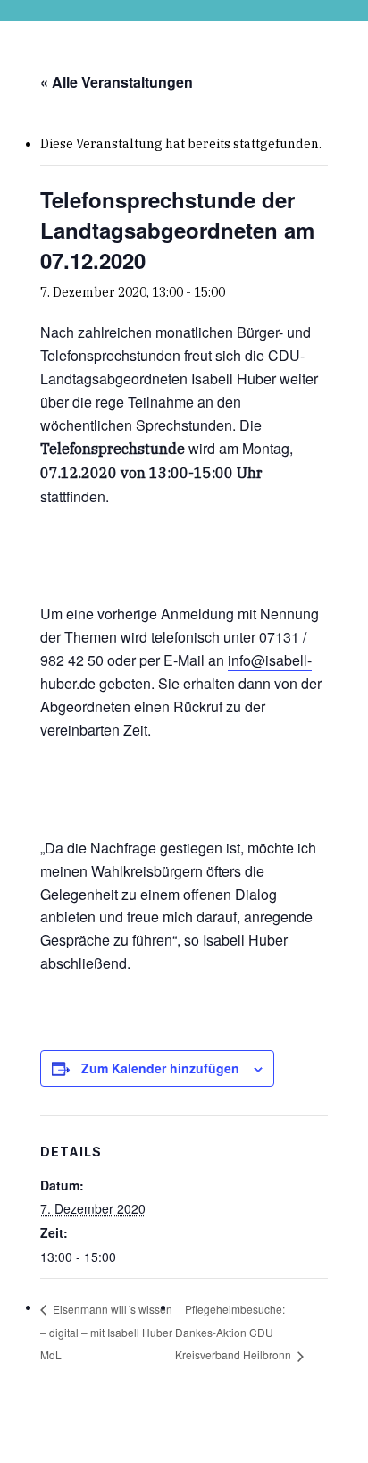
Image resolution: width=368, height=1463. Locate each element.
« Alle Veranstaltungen (116, 81)
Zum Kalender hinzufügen (160, 1068)
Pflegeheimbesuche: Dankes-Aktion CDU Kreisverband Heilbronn (234, 1332)
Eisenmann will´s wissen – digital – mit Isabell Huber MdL (106, 1331)
